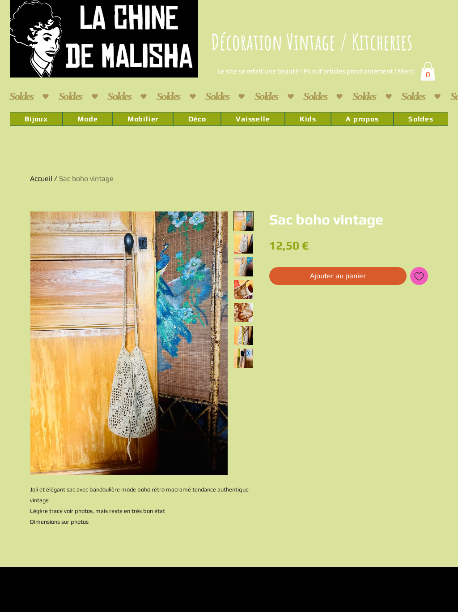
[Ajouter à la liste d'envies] (419, 276)
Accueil (41, 178)
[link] (428, 71)
